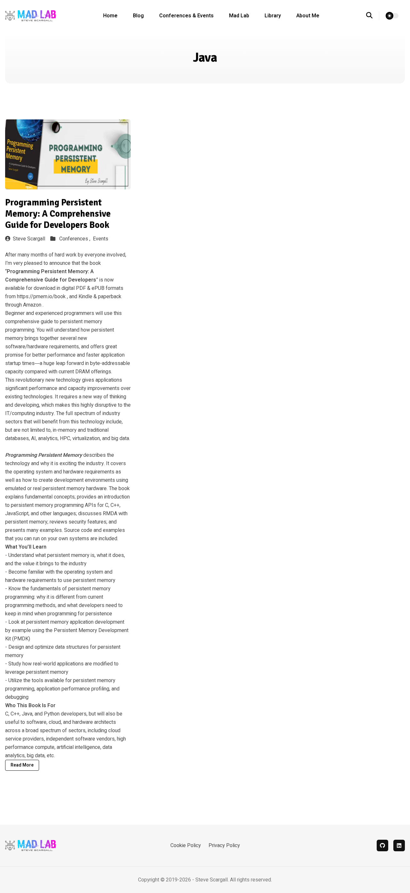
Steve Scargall (29, 239)
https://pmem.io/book (41, 296)
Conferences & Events (186, 16)
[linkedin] (399, 845)
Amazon (32, 305)
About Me (307, 16)
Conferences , (75, 239)
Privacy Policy (224, 845)
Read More (22, 765)
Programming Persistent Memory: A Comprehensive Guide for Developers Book (58, 213)
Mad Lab (239, 16)
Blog (138, 16)
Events (100, 239)
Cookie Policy (185, 845)
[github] (382, 845)
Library (273, 16)
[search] (372, 15)
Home (110, 16)
